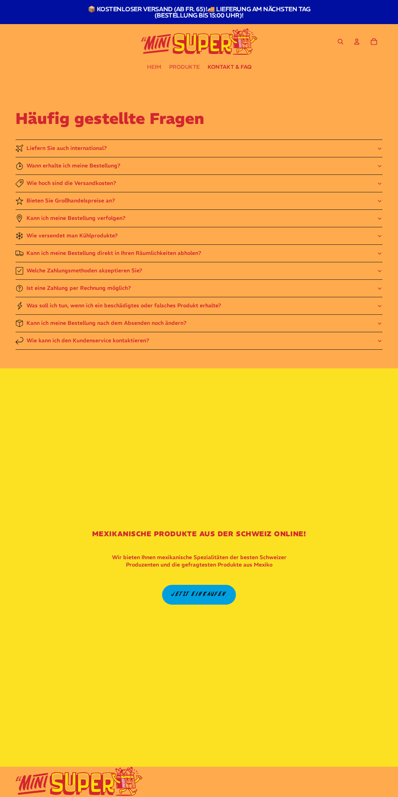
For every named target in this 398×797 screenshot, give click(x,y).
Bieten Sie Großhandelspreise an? (70, 200)
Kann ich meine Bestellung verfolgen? (76, 218)
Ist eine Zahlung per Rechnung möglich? (78, 287)
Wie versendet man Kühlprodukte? (72, 235)
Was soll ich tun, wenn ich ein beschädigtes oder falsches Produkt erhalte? (123, 305)
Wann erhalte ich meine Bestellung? (73, 165)
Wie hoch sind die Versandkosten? (71, 183)
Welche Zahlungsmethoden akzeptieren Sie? (84, 270)
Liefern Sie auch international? (66, 148)
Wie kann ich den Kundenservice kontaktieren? (87, 340)
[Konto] (356, 41)
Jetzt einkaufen (199, 594)
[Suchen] (340, 41)
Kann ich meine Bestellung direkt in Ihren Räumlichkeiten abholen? (113, 252)
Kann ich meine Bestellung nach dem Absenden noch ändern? (106, 322)
